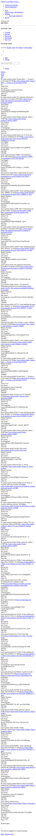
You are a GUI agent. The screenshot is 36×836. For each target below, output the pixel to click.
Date (6, 58)
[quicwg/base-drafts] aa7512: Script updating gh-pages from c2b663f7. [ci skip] (17, 307)
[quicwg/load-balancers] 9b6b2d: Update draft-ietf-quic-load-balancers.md (16, 674)
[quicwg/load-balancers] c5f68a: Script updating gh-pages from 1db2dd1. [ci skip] (18, 563)
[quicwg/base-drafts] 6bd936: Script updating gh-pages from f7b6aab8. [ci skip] (17, 749)
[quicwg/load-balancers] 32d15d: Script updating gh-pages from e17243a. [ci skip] (18, 617)
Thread (7, 59)
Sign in (7, 18)
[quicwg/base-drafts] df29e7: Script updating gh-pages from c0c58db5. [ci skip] (17, 415)
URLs (12, 834)
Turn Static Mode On (15, 16)
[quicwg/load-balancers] (23, 600)
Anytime (7, 32)
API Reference (19, 12)
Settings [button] (7, 14)
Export (7, 68)
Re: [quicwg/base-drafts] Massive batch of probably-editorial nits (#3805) (18, 768)
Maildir (7, 834)
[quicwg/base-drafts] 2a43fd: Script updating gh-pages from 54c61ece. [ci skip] (17, 249)
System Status (27, 47)
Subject (3, 72)
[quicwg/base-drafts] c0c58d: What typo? (14, 450)
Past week (8, 36)
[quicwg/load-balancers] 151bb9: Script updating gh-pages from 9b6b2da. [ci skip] (18, 655)
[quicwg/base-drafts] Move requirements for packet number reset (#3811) (16, 175)
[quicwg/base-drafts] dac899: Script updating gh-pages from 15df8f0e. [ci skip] (17, 193)
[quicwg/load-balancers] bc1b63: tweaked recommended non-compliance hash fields (16, 584)
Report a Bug (11, 47)
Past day (7, 34)
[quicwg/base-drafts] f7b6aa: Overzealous (22, 803)
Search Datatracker (11, 7)
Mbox (3, 834)
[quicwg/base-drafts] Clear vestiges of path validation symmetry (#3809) (17, 325)
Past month (8, 38)
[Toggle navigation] (19, 2)
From (2, 74)
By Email (19, 47)
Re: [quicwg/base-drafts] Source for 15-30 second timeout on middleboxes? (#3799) (17, 138)
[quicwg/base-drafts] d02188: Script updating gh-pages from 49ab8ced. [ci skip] (17, 693)
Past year (7, 40)
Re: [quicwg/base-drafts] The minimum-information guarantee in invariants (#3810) (16, 100)
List (2, 77)
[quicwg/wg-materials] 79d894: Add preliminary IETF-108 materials (17, 157)
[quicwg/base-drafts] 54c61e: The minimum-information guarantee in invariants (17, 288)
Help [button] (6, 10)
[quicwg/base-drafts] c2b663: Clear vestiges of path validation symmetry (16, 343)
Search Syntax (9, 12)
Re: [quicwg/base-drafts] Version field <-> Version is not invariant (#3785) (18, 82)
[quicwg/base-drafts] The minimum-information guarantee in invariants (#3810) (17, 268)
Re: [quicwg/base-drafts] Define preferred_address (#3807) (13, 119)
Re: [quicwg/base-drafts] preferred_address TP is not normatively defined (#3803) (17, 526)
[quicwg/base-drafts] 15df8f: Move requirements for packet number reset (16, 211)
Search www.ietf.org (11, 5)
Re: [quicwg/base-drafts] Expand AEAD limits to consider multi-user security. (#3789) (18, 486)
